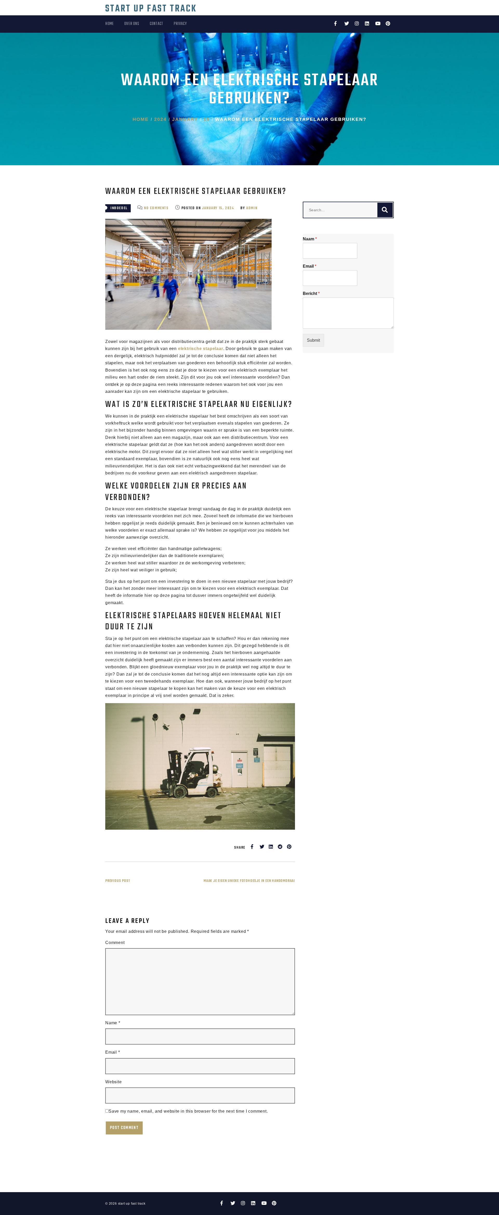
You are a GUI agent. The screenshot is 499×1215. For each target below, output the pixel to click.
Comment (115, 942)
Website (113, 1082)
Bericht (311, 293)
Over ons (131, 24)
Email (112, 1052)
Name (112, 1023)
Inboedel (119, 208)
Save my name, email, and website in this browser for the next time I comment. (188, 1111)
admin (251, 208)
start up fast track (151, 9)
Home (109, 24)
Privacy (180, 24)
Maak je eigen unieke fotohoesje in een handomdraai (249, 881)
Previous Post (117, 881)
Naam (310, 239)
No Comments (156, 208)
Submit (313, 340)
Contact (156, 24)
